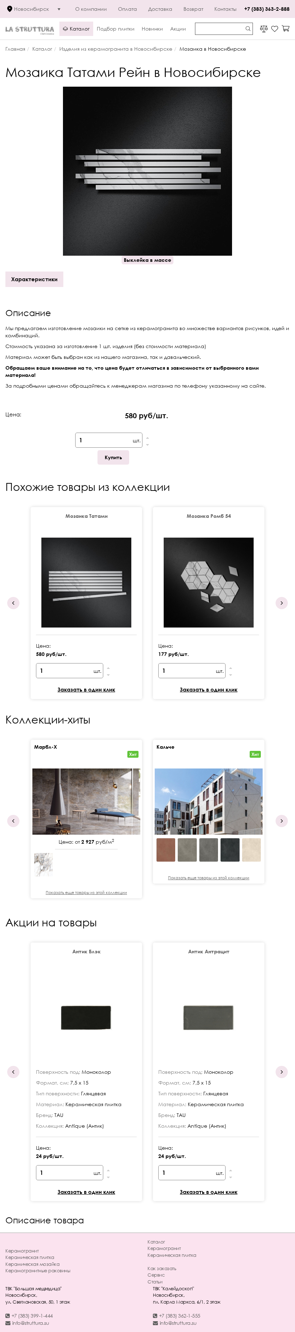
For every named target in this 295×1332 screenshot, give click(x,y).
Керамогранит (21, 1251)
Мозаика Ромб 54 (209, 516)
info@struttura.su (30, 1323)
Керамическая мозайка (32, 1264)
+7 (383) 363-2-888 (267, 9)
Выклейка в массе (147, 260)
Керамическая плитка (29, 1257)
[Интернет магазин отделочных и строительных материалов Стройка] (29, 28)
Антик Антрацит (209, 951)
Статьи (155, 1282)
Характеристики (34, 279)
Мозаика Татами (86, 516)
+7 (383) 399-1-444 (32, 1316)
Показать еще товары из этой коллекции (86, 892)
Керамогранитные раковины (37, 1270)
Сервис (156, 1275)
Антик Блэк (86, 951)
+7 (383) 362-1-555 (179, 1316)
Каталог (156, 1242)
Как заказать (162, 1268)
